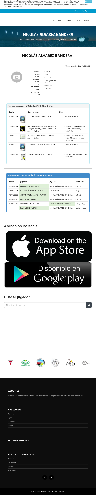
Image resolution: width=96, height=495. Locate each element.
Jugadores (69, 20)
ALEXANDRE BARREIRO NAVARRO (33, 195)
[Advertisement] (18, 324)
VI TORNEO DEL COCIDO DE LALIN (41, 144)
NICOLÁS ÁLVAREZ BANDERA (61, 186)
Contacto (11, 459)
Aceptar (88, 1)
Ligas (10, 418)
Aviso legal (12, 470)
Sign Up (84, 11)
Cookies (11, 466)
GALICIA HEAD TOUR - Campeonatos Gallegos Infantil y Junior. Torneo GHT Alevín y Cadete (42, 128)
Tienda (86, 20)
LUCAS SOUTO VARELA (58, 190)
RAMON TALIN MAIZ (28, 199)
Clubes (10, 425)
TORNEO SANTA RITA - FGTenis (40, 154)
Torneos (11, 414)
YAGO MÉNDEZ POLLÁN (29, 203)
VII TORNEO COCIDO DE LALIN (40, 116)
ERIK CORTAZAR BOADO (29, 186)
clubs (78, 20)
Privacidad (12, 463)
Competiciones (57, 20)
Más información (15, 6)
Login (77, 11)
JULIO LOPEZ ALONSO (29, 208)
